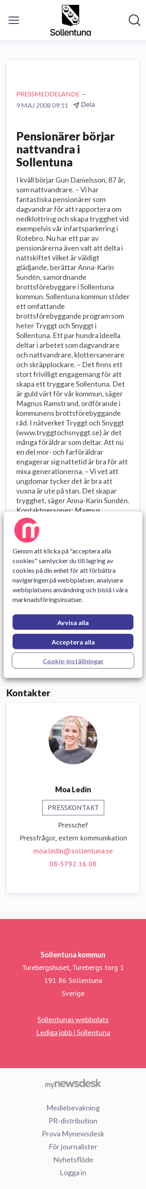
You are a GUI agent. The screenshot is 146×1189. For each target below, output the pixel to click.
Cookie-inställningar (73, 660)
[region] (73, 594)
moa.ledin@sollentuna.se (73, 850)
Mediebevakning (73, 1107)
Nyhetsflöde (73, 1159)
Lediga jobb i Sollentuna (73, 1032)
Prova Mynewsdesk (73, 1133)
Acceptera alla (73, 641)
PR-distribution (73, 1120)
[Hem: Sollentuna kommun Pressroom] (70, 20)
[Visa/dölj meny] (14, 20)
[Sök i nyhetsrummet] (134, 20)
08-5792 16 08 (73, 863)
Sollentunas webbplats (73, 1019)
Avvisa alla (73, 622)
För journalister (73, 1146)
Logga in (73, 1172)
